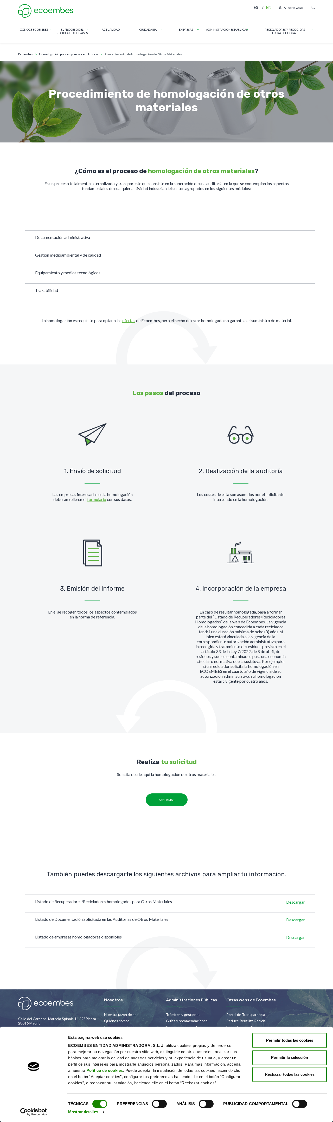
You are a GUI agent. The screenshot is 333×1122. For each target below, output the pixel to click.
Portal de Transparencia (245, 1014)
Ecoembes (25, 54)
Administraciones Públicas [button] (227, 29)
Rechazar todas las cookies (290, 1074)
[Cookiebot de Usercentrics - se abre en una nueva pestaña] (33, 1112)
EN (269, 7)
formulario (96, 499)
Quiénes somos (117, 1021)
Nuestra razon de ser (121, 1014)
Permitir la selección (289, 1057)
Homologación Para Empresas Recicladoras (69, 54)
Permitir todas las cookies (289, 1040)
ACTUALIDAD (111, 29)
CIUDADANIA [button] (148, 29)
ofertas (128, 320)
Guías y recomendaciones (187, 1021)
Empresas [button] (186, 29)
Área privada (293, 7)
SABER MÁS (166, 799)
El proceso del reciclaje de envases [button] (72, 31)
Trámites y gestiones (183, 1014)
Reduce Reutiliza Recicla (246, 1021)
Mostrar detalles (83, 1112)
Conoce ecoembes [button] (34, 29)
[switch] (159, 1104)
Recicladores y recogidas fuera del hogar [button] (285, 31)
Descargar (295, 901)
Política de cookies (104, 1070)
